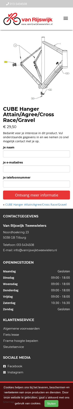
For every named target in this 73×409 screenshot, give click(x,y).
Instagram (15, 372)
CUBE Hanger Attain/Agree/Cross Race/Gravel (36, 204)
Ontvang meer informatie (36, 195)
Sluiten (51, 403)
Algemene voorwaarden (21, 328)
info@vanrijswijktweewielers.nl (35, 250)
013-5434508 (18, 4)
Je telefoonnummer (16, 177)
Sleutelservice (13, 347)
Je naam (8, 147)
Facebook (14, 366)
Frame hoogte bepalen (20, 341)
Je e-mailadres (13, 162)
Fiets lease (11, 335)
